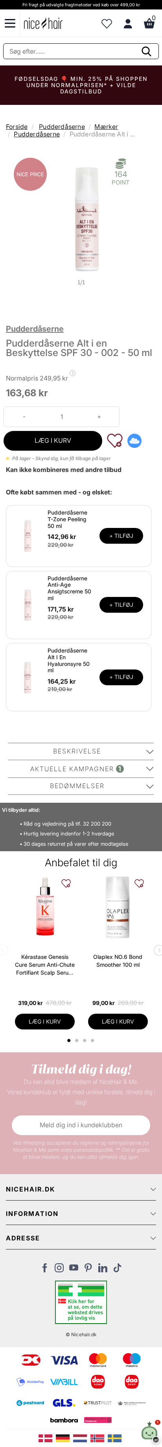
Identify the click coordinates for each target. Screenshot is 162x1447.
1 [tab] (69, 1040)
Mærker (106, 127)
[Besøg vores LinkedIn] (102, 1270)
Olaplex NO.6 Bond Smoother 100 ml (117, 960)
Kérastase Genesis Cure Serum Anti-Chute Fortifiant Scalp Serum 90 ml (45, 965)
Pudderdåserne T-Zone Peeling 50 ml (67, 519)
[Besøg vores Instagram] (59, 1270)
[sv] (115, 1437)
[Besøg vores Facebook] (44, 1270)
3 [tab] (86, 1040)
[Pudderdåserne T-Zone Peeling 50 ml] (28, 535)
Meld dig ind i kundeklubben (81, 1125)
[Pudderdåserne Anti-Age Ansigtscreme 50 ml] (28, 604)
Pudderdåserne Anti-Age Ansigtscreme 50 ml (69, 588)
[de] (64, 1437)
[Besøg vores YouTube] (73, 1270)
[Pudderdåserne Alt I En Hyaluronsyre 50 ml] (28, 677)
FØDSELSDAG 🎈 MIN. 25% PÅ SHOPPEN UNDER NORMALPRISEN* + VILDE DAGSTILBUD (81, 85)
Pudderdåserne (62, 127)
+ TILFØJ (121, 535)
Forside (17, 127)
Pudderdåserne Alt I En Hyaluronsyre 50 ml (69, 660)
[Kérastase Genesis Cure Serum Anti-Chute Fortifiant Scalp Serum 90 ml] (45, 906)
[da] (47, 1437)
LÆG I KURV (53, 440)
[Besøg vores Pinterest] (88, 1270)
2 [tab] (78, 1040)
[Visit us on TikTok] (117, 1270)
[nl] (81, 1437)
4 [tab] (94, 1040)
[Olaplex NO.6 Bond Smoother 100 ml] (118, 907)
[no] (99, 1437)
